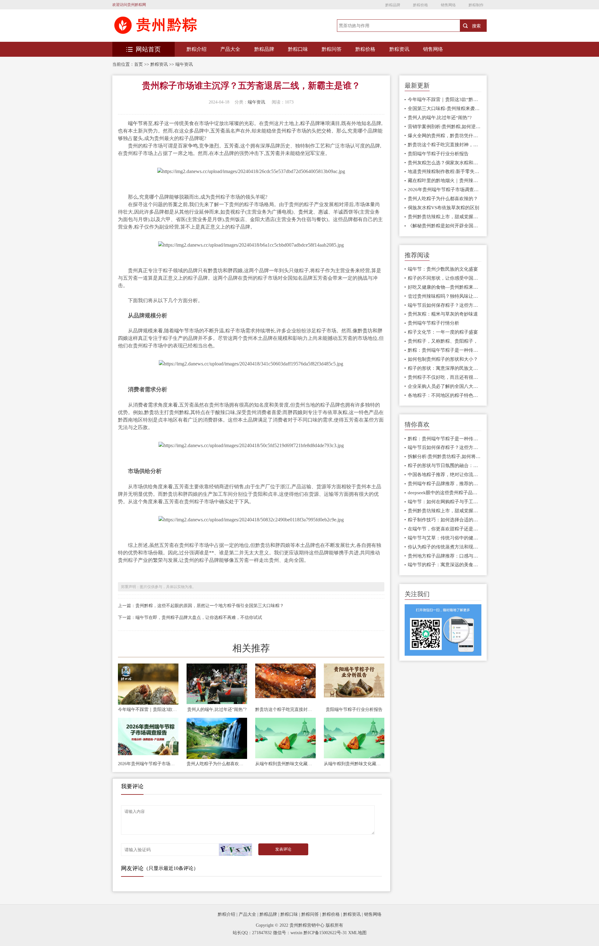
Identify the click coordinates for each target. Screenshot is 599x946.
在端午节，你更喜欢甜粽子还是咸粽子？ (445, 528)
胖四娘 (235, 270)
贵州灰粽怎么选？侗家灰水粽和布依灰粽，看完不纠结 (445, 162)
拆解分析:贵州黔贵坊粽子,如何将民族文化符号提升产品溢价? (445, 456)
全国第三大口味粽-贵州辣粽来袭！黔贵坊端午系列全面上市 (445, 108)
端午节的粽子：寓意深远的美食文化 (445, 564)
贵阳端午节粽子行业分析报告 (354, 709)
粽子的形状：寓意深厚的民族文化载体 (445, 368)
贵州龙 (305, 212)
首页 (138, 64)
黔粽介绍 (197, 49)
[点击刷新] (235, 849)
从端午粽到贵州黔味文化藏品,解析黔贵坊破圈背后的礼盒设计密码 (285, 763)
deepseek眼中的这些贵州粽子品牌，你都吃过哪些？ (445, 492)
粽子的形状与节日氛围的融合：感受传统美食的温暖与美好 (445, 465)
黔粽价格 (420, 5)
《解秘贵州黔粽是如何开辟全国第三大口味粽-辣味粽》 (445, 225)
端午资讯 (184, 64)
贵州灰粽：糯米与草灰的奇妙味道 (443, 313)
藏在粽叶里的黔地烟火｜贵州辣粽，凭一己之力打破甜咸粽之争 (445, 180)
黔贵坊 (215, 270)
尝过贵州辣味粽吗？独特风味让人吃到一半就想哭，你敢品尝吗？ (445, 296)
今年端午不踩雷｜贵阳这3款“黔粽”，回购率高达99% (148, 709)
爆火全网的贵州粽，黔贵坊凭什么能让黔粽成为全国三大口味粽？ (445, 135)
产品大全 (230, 49)
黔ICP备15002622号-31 (325, 932)
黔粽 (184, 412)
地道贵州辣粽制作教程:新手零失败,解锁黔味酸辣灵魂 (445, 171)
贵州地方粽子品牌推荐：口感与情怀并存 (445, 555)
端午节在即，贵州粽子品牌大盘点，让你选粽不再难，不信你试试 (198, 617)
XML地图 (357, 932)
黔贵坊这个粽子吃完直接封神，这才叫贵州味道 (285, 709)
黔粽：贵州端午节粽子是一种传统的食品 (445, 350)
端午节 (135, 123)
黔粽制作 (476, 5)
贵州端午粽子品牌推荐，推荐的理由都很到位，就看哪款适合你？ (445, 483)
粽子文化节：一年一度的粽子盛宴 (443, 332)
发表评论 (283, 849)
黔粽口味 (298, 49)
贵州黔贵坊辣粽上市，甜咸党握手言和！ (445, 216)
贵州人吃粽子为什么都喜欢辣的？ (217, 763)
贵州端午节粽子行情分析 (433, 323)
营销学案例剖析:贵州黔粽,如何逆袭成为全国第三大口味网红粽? (445, 126)
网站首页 (148, 49)
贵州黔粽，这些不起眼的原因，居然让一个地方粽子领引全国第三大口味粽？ (209, 605)
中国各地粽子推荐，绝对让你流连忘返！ (445, 474)
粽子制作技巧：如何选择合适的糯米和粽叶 (445, 519)
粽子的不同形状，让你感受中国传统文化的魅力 (445, 278)
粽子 (159, 123)
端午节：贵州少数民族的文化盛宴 (443, 269)
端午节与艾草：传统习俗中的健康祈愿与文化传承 (445, 537)
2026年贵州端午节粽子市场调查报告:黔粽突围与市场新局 (148, 763)
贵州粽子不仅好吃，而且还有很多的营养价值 (445, 377)
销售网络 (448, 5)
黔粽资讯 (399, 49)
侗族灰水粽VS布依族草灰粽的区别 (443, 207)
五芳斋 (217, 130)
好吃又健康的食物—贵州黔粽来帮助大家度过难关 (445, 287)
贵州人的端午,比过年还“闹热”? (216, 709)
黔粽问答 (332, 49)
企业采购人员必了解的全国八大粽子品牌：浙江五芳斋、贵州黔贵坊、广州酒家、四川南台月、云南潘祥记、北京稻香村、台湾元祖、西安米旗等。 (445, 386)
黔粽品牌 (392, 5)
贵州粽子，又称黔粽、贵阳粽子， (443, 341)
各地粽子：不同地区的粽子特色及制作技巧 (445, 395)
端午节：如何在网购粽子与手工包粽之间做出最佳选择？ (445, 501)
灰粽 (343, 412)
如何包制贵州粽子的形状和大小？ (443, 359)
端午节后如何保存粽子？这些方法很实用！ (445, 305)
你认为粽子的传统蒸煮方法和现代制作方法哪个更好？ (445, 546)
